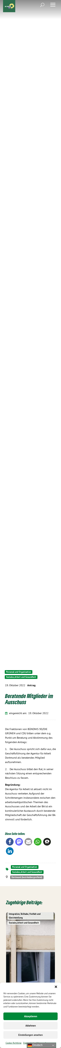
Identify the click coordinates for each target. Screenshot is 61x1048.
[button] (56, 986)
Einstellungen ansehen (30, 1034)
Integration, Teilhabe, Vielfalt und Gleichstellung (24, 916)
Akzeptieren (30, 1016)
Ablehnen (30, 1025)
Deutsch (37, 1045)
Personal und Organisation (18, 671)
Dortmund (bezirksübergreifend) (27, 877)
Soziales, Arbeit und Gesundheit (21, 677)
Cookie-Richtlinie (14, 1043)
